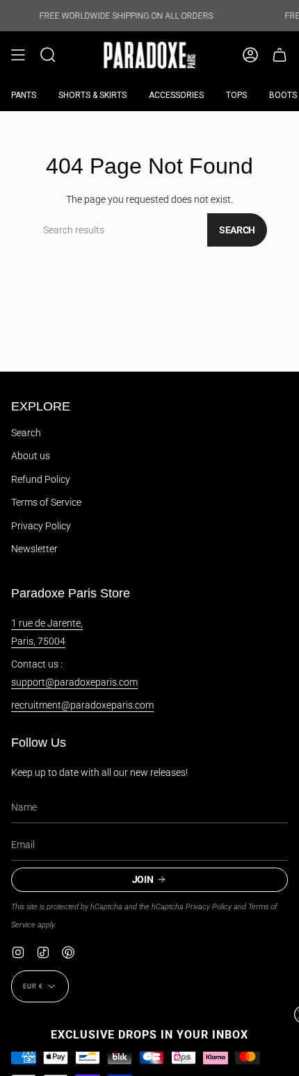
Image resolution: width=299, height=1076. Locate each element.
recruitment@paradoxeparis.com (82, 705)
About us (30, 455)
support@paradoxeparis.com (74, 682)
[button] (48, 55)
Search (237, 229)
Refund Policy (40, 479)
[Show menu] (18, 55)
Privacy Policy (41, 525)
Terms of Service (46, 502)
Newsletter (34, 548)
